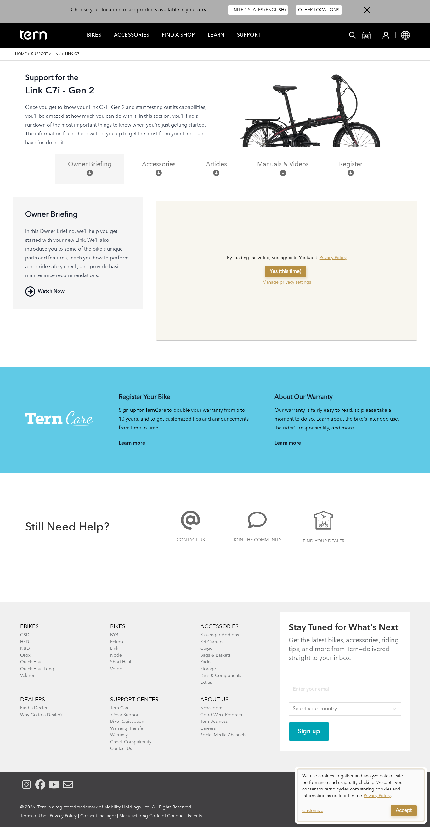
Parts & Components (220, 675)
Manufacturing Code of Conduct (151, 816)
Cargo (206, 648)
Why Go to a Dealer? (41, 715)
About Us (214, 700)
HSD (24, 642)
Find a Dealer (34, 708)
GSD (25, 635)
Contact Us (191, 540)
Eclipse (117, 642)
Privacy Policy (333, 258)
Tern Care (120, 708)
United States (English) (258, 10)
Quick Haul (31, 662)
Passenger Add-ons (219, 635)
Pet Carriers (211, 642)
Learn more (132, 443)
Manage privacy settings (287, 282)
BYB (114, 635)
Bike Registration (127, 721)
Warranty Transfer (127, 728)
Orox (25, 655)
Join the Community (257, 540)
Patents (195, 816)
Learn (216, 35)
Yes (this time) (285, 271)
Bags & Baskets (215, 655)
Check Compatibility (130, 742)
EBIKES (29, 627)
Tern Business (214, 721)
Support (249, 35)
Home (21, 54)
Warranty (119, 735)
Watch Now (51, 291)
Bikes (94, 35)
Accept (404, 810)
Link (57, 54)
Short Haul (120, 662)
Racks (205, 662)
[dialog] (361, 795)
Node (116, 655)
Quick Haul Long (37, 669)
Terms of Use (33, 816)
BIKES (117, 627)
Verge (116, 669)
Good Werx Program (221, 715)
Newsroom (211, 708)
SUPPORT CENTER (134, 700)
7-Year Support (125, 715)
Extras (206, 682)
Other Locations (318, 10)
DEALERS (32, 700)
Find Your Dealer (323, 541)
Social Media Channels (223, 735)
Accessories (131, 35)
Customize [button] (312, 810)
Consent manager (98, 816)
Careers (208, 728)
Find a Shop (178, 35)
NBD (25, 648)
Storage (208, 669)
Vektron (28, 675)
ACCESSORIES (219, 627)
